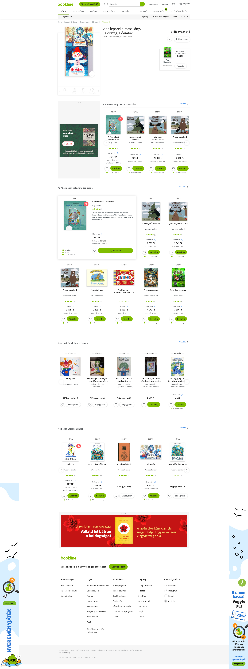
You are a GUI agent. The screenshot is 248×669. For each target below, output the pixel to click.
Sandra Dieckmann (151, 295)
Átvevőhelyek (144, 601)
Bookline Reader (120, 596)
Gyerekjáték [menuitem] (160, 10)
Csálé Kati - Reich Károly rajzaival (124, 379)
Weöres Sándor (70, 470)
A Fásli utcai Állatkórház (113, 138)
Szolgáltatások (145, 585)
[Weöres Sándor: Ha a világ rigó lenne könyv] (97, 452)
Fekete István (178, 295)
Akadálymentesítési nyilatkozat (95, 630)
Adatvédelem (92, 616)
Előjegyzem (182, 39)
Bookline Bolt (67, 596)
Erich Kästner (97, 387)
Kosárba (180, 66)
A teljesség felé (124, 464)
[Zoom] (92, 74)
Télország (150, 464)
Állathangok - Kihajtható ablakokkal (124, 291)
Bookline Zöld (93, 590)
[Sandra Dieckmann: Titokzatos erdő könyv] (151, 277)
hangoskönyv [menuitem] (109, 11)
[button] (186, 143)
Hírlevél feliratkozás (122, 606)
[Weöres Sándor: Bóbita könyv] (70, 452)
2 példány (153, 404)
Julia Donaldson (97, 295)
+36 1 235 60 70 (67, 585)
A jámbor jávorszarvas (158, 138)
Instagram (172, 590)
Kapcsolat (143, 606)
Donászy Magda (124, 384)
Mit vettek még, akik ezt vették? (119, 104)
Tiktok (171, 596)
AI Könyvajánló (91, 4)
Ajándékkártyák (119, 590)
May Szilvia (113, 142)
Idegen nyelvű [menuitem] (141, 11)
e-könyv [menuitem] (93, 11)
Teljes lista (182, 103)
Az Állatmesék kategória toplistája (75, 187)
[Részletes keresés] (104, 4)
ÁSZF (89, 621)
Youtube (171, 601)
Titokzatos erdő (151, 290)
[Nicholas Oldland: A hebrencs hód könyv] (180, 124)
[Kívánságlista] (173, 4)
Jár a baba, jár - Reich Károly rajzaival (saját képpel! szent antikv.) (151, 379)
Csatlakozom (118, 566)
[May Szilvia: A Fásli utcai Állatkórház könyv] (113, 124)
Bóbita (70, 464)
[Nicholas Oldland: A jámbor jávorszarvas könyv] (157, 124)
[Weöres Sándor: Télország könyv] (150, 452)
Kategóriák (65, 16)
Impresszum (92, 601)
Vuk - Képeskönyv (178, 290)
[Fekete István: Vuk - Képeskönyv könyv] (178, 277)
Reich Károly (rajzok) (70, 384)
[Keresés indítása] (142, 4)
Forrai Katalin (150, 384)
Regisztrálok (153, 4)
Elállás (141, 616)
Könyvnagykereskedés (96, 611)
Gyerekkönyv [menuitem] (78, 11)
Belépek (165, 4)
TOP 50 (116, 616)
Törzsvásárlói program (160, 17)
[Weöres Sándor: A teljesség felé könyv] (124, 452)
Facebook (172, 585)
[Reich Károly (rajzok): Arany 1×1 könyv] (70, 366)
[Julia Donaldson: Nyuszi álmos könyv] (97, 277)
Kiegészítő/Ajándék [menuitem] (179, 11)
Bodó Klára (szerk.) (177, 387)
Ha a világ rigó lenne (97, 464)
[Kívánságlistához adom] (169, 38)
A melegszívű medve (135, 138)
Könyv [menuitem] (63, 11)
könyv (113, 112)
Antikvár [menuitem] (125, 11)
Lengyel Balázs (177, 384)
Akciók (175, 17)
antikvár (150, 353)
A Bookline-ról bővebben (98, 585)
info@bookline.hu (69, 590)
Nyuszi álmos (97, 290)
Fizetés (141, 590)
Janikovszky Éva (97, 384)
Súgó (140, 611)
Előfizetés (185, 17)
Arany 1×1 (70, 378)
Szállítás (142, 596)
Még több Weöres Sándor (70, 428)
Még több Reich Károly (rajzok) (73, 342)
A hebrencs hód (180, 137)
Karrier (90, 596)
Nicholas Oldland (135, 142)
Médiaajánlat (92, 606)
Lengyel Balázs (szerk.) (124, 387)
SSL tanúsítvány (64, 653)
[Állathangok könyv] (124, 277)
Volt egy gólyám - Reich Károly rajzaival (177, 379)
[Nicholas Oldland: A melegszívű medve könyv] (135, 124)
